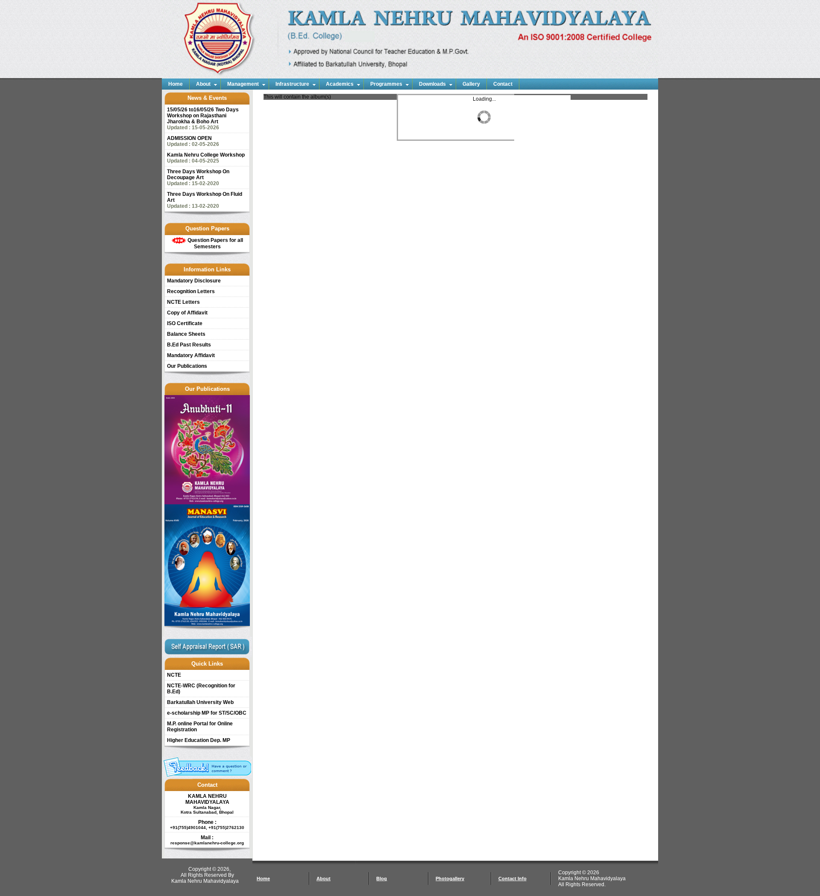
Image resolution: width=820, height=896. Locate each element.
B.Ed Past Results (189, 345)
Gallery (471, 84)
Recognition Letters (191, 291)
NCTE (174, 675)
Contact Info (512, 878)
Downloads (432, 84)
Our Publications (187, 366)
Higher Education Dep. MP (198, 740)
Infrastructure (292, 84)
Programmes (386, 84)
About (203, 84)
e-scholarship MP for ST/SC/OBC (206, 713)
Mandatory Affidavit (191, 355)
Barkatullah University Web (200, 702)
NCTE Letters (183, 302)
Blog (381, 878)
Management (243, 84)
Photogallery (450, 878)
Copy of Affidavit (187, 313)
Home (175, 84)
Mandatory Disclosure (194, 281)
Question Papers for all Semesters (214, 243)
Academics (340, 84)
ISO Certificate (184, 323)
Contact (502, 84)
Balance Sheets (186, 334)
